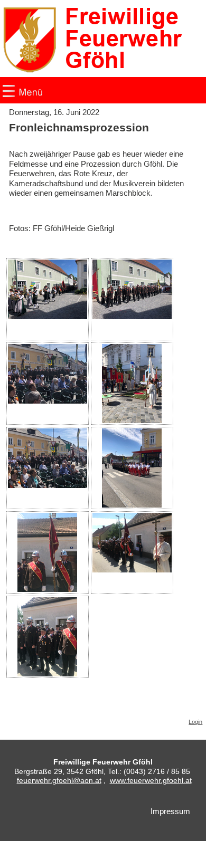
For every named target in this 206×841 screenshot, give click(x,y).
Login (195, 722)
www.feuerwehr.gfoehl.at (151, 780)
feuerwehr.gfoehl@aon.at (59, 780)
